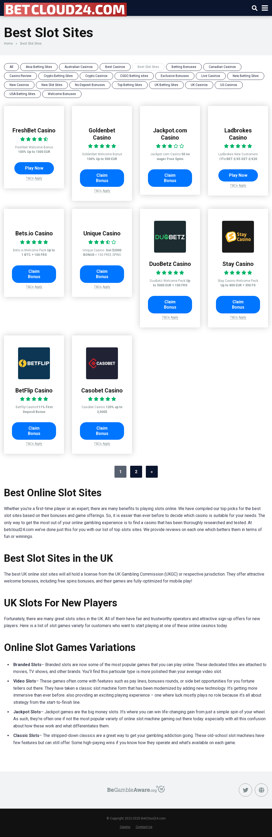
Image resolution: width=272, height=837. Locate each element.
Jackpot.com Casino (170, 134)
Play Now (34, 168)
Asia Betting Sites (39, 67)
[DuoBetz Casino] (170, 251)
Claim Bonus (102, 178)
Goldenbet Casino (102, 134)
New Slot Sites (51, 85)
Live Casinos (210, 76)
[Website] (261, 790)
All (11, 67)
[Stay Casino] (238, 251)
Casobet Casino (102, 390)
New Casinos (19, 85)
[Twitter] (245, 790)
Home (8, 43)
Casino (125, 827)
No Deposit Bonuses (90, 85)
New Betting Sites (246, 76)
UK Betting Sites (166, 85)
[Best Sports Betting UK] (65, 8)
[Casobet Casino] (102, 377)
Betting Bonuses (184, 67)
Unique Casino (102, 233)
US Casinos (228, 85)
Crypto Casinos (96, 76)
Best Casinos (115, 67)
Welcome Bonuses (62, 94)
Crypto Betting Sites (58, 76)
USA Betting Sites (22, 94)
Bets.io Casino (34, 233)
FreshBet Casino (34, 130)
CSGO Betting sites (134, 76)
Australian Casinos (79, 67)
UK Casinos (199, 85)
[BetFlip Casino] (34, 377)
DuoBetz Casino (170, 264)
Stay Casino (238, 264)
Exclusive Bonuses (175, 76)
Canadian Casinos (222, 67)
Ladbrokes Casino (238, 134)
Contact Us (144, 827)
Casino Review (20, 76)
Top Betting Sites (129, 85)
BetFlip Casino (34, 390)
